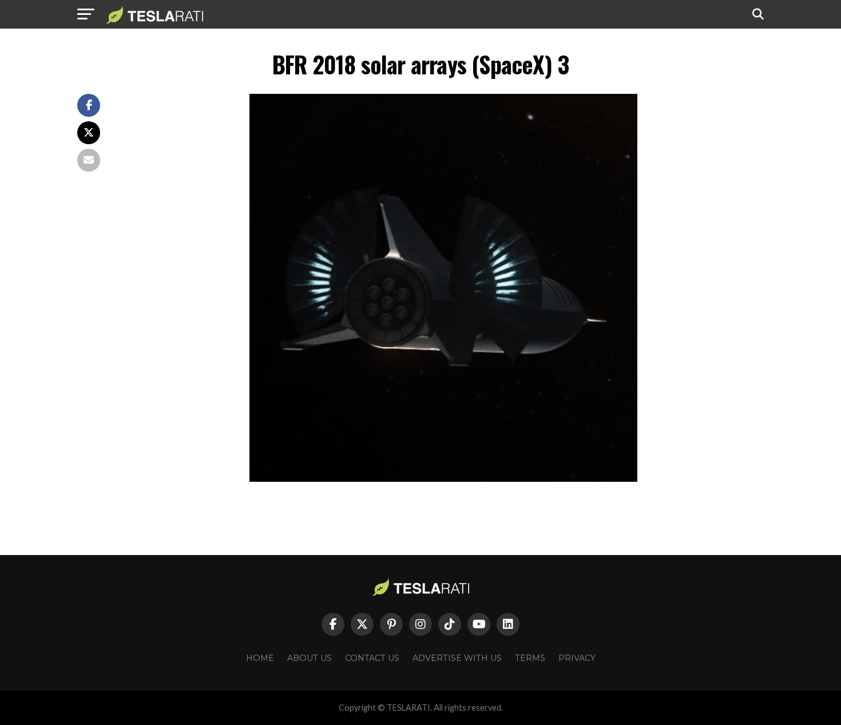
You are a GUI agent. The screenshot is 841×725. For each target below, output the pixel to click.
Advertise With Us (457, 658)
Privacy (577, 658)
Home (260, 658)
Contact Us (372, 658)
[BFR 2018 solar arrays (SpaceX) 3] (443, 478)
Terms (530, 658)
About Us (309, 658)
